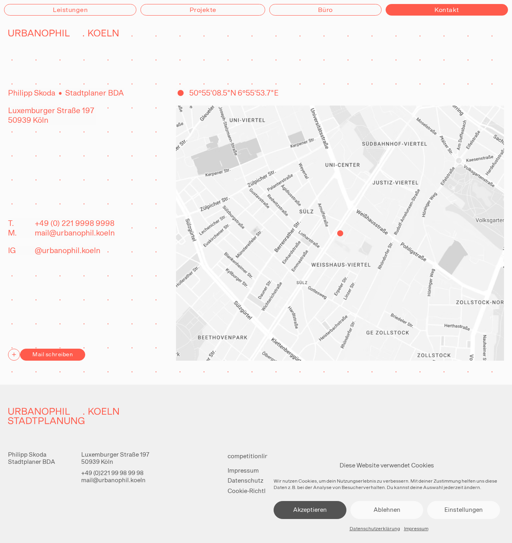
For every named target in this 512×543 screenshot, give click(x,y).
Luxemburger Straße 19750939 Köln (115, 458)
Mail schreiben (52, 354)
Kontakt (446, 10)
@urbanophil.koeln (67, 250)
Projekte (203, 10)
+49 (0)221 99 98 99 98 (112, 472)
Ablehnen (387, 509)
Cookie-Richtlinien (253, 490)
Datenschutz (245, 480)
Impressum (416, 528)
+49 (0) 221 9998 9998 (74, 223)
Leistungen (70, 10)
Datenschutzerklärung (375, 528)
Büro (325, 10)
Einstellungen (463, 509)
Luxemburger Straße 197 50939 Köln (52, 115)
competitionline (250, 456)
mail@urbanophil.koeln (75, 232)
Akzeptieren (310, 509)
